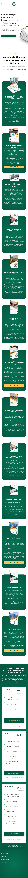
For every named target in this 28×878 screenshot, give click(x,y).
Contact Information (5, 859)
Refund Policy (4, 862)
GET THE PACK (9, 36)
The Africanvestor (15, 876)
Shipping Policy (4, 865)
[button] (1, 3)
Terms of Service (5, 853)
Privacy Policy (4, 856)
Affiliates (3, 868)
